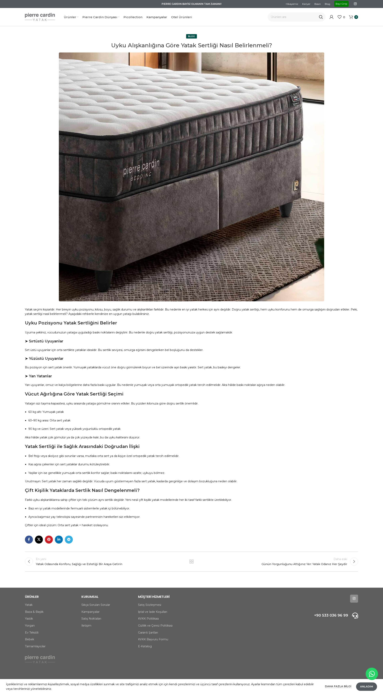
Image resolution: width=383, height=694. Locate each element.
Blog (191, 36)
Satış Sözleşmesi (149, 605)
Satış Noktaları (91, 618)
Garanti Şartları (148, 632)
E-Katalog (145, 646)
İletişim (86, 625)
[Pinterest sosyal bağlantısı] (49, 540)
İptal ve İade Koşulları (152, 612)
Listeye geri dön (191, 561)
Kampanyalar (90, 612)
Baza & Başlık (34, 612)
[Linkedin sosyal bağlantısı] (59, 540)
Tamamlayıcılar (35, 646)
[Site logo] (40, 17)
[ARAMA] (321, 17)
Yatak (29, 605)
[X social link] (39, 540)
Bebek (29, 639)
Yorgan (30, 625)
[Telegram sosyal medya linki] (69, 540)
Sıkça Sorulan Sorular (95, 605)
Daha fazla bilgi (338, 686)
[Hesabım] (332, 17)
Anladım (366, 686)
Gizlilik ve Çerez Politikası (155, 625)
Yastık (29, 618)
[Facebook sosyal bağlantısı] (29, 540)
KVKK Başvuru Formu (153, 639)
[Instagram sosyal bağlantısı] (355, 4)
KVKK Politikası (148, 618)
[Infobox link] (318, 616)
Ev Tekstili (31, 632)
